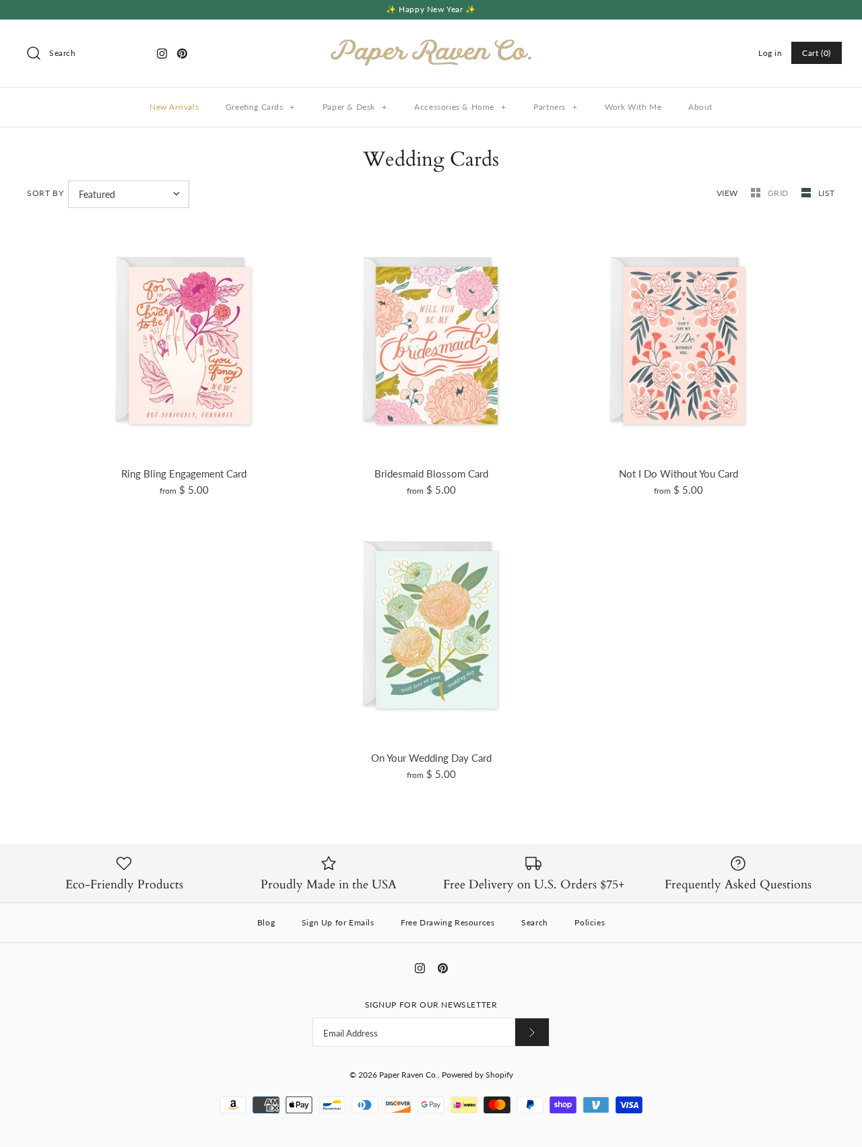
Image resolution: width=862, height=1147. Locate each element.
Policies (589, 922)
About (700, 107)
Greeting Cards (260, 107)
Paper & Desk (355, 107)
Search (534, 922)
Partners (555, 107)
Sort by (45, 193)
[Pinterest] (182, 53)
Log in (770, 53)
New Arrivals (174, 107)
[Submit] (532, 1032)
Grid (779, 193)
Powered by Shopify (477, 1075)
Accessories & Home (460, 107)
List (826, 193)
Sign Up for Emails (338, 922)
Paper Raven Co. (408, 1075)
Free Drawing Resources (447, 922)
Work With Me (633, 107)
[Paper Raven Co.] (431, 41)
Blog (266, 922)
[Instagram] (162, 53)
